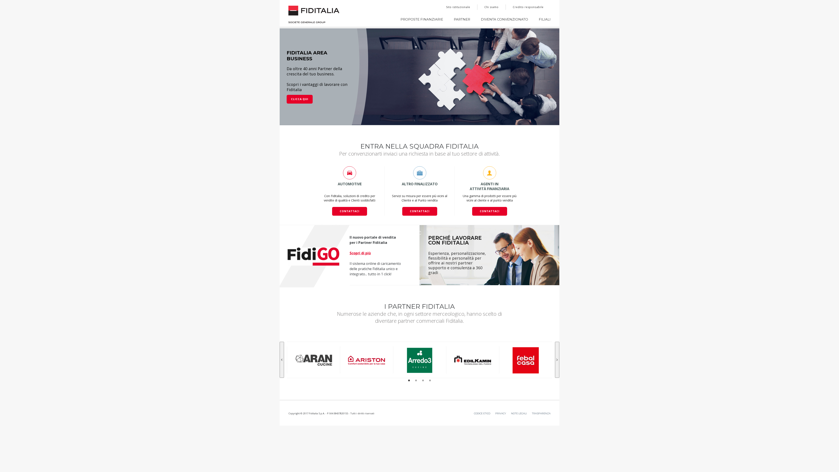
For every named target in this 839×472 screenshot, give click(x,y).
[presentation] (282, 331)
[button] (409, 352)
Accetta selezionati (563, 436)
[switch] (362, 463)
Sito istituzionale (458, 7)
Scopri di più (360, 224)
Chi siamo (491, 7)
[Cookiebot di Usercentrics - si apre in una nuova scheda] (268, 463)
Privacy (500, 385)
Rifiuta (563, 449)
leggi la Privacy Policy (342, 433)
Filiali (545, 19)
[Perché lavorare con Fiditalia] (489, 227)
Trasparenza (541, 385)
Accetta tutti (563, 423)
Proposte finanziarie (421, 19)
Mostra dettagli (468, 463)
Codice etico (482, 385)
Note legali (519, 385)
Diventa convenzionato (504, 19)
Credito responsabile (528, 7)
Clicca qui (299, 71)
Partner (462, 19)
